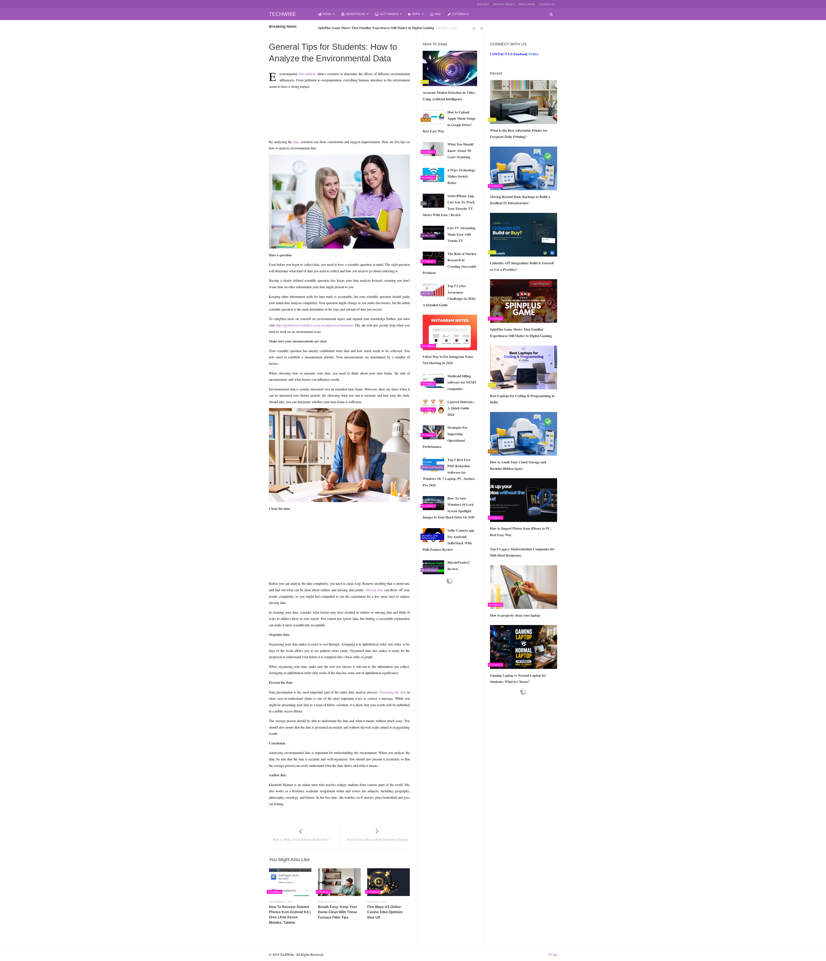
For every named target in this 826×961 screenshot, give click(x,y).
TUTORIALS (460, 14)
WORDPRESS (355, 14)
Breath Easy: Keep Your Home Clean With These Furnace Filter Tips (337, 912)
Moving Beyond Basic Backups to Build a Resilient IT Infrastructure (520, 200)
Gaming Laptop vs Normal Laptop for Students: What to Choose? (518, 678)
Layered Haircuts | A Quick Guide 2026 (460, 408)
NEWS (326, 14)
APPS (416, 14)
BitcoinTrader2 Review (458, 565)
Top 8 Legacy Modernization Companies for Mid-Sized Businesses (522, 552)
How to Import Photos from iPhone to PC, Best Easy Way (520, 531)
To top (552, 954)
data (296, 141)
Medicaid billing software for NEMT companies (461, 382)
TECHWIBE (282, 14)
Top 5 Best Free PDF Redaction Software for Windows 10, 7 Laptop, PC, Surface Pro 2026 (449, 472)
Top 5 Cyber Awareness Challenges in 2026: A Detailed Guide (449, 295)
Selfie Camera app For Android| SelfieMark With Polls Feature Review (448, 540)
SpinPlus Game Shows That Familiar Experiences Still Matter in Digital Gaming (376, 27)
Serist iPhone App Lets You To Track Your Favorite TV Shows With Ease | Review (449, 205)
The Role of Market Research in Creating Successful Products (449, 263)
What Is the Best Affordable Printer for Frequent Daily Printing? (518, 133)
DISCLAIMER (527, 4)
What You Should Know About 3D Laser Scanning (460, 150)
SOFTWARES (389, 14)
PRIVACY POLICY (504, 4)
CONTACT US (547, 4)
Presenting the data (393, 692)
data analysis (307, 73)
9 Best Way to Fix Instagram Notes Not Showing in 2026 (448, 359)
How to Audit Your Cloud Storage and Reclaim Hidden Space (518, 465)
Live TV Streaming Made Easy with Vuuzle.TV (461, 234)
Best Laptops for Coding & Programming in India (522, 399)
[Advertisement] (331, 102)
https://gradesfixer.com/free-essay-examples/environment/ (314, 325)
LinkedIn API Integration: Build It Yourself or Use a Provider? (522, 266)
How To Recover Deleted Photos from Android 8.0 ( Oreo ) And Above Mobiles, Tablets (290, 914)
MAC (438, 14)
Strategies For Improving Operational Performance (445, 437)
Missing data (374, 590)
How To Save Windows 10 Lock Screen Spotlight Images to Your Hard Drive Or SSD (449, 508)
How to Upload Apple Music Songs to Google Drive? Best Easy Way (449, 122)
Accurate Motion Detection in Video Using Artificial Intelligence (449, 95)
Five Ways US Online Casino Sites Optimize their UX (385, 912)
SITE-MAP (483, 4)
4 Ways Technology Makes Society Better (461, 176)
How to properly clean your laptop (515, 615)
